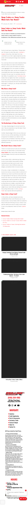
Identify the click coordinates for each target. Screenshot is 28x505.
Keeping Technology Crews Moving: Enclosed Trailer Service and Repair (14, 253)
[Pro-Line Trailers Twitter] (20, 1)
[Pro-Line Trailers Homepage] (14, 394)
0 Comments (19, 23)
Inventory (11, 414)
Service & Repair (13, 423)
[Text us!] (23, 499)
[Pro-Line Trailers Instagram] (18, 1)
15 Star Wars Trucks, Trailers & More (14, 379)
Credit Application (14, 416)
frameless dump (21, 76)
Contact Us (12, 427)
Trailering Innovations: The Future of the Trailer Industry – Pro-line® (14, 275)
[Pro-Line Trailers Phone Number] (5, 2)
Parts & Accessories (14, 418)
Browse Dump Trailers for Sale (8, 211)
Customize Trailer (13, 420)
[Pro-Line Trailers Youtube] (22, 1)
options (24, 206)
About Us (11, 425)
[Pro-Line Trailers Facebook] (16, 1)
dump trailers (4, 152)
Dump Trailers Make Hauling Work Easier (13, 218)
